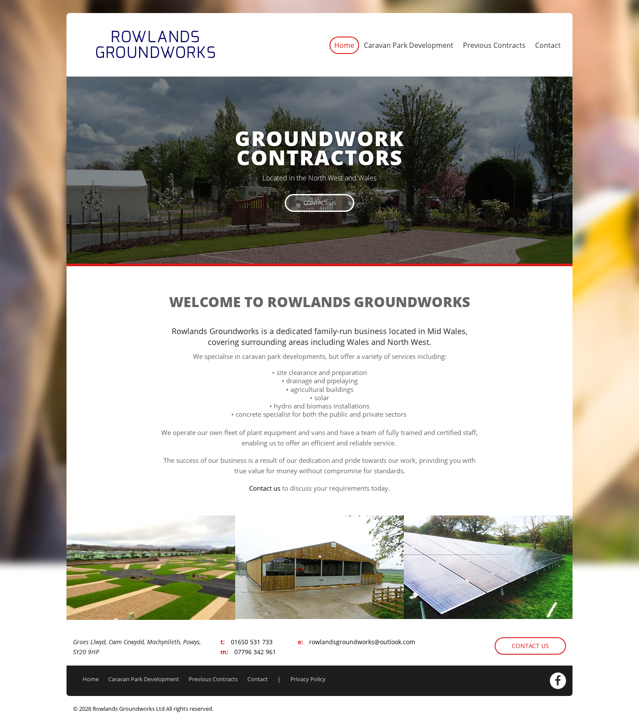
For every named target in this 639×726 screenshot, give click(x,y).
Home (344, 45)
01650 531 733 (252, 642)
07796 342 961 (255, 652)
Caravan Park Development (408, 45)
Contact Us (319, 202)
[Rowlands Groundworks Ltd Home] (155, 44)
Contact (548, 45)
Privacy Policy (308, 679)
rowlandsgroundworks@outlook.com (362, 642)
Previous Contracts (494, 45)
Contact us (264, 488)
